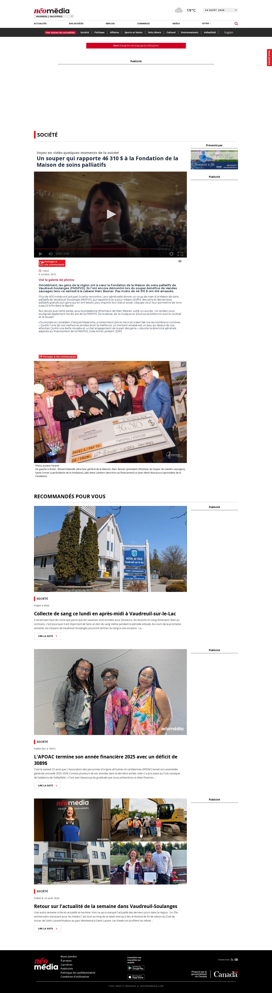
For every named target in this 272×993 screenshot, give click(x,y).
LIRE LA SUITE (45, 636)
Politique (99, 32)
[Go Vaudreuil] (46, 968)
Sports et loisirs (133, 32)
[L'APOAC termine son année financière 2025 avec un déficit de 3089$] (110, 692)
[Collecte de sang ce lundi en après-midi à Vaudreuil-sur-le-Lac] (110, 548)
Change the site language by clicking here (136, 45)
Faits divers (154, 32)
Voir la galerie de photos (56, 280)
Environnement (189, 32)
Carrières (66, 964)
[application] (110, 215)
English (228, 32)
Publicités (67, 968)
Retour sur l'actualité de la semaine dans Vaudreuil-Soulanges (105, 906)
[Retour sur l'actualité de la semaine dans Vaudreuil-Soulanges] (110, 841)
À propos (66, 960)
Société (84, 32)
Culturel (171, 32)
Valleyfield (210, 32)
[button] (110, 214)
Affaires (114, 32)
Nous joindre (69, 956)
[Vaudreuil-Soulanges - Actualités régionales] (51, 10)
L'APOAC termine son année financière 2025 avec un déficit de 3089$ (105, 759)
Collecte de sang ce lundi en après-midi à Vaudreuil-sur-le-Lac (105, 613)
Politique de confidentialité (78, 972)
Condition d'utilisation (75, 976)
